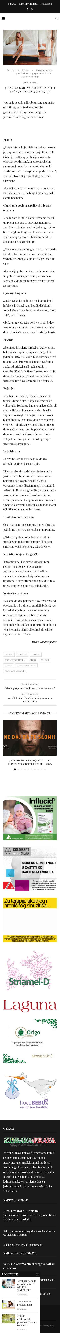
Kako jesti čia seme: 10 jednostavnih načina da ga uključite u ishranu (29, 1232)
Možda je (8, 396)
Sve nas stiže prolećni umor (24, 1303)
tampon (45, 660)
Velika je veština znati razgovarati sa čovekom (29, 1266)
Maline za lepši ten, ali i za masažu (22, 1244)
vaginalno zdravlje (15, 671)
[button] (6, 745)
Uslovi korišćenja (28, 4)
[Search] (56, 18)
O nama (12, 4)
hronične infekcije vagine (31, 347)
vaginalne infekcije (27, 665)
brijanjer (22, 654)
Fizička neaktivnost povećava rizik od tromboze (26, 1320)
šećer (33, 660)
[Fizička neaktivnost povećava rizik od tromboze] (8, 1318)
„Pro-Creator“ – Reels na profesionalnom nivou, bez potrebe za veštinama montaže (29, 1215)
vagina (9, 665)
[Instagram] (32, 8)
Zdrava (25, 70)
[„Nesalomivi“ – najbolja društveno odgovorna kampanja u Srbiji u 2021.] (30, 738)
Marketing (46, 4)
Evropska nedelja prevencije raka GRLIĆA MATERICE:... (26, 1285)
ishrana (36, 654)
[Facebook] (27, 8)
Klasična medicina (44, 70)
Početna (11, 70)
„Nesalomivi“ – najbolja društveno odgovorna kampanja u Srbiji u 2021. (30, 761)
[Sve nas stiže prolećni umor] (8, 1304)
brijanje (9, 654)
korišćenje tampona (15, 660)
